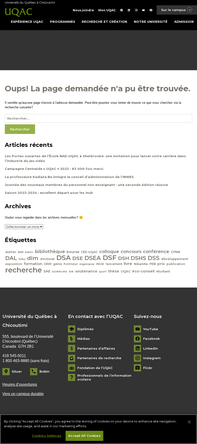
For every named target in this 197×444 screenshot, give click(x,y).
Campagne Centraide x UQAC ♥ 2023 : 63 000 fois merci (54, 169)
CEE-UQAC (89, 252)
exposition (13, 264)
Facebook (151, 338)
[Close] (189, 422)
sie (71, 271)
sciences (59, 271)
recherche (23, 270)
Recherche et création (104, 21)
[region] (98, 429)
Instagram (152, 358)
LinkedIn (150, 348)
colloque (109, 251)
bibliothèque (50, 251)
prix (161, 263)
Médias (83, 338)
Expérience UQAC (27, 21)
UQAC (126, 271)
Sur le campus (173, 10)
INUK (100, 264)
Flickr (147, 368)
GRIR (47, 264)
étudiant (163, 271)
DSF (110, 258)
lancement (114, 264)
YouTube (150, 329)
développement (174, 259)
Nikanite (141, 264)
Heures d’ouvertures (19, 384)
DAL (11, 258)
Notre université (150, 21)
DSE (77, 258)
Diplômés (85, 329)
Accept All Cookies (84, 436)
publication (175, 264)
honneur (71, 264)
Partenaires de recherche (99, 358)
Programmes (62, 21)
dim (32, 258)
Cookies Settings (46, 436)
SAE (46, 271)
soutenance (86, 271)
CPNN (175, 252)
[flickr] (151, 10)
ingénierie (87, 264)
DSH (123, 258)
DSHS (138, 258)
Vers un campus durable (23, 394)
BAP (21, 252)
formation (33, 264)
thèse (113, 271)
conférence (156, 251)
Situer (17, 371)
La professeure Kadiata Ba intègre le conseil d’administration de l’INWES (69, 177)
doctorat (47, 259)
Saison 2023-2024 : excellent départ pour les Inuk (49, 193)
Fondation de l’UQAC (95, 368)
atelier (10, 252)
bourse (73, 252)
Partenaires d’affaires (96, 348)
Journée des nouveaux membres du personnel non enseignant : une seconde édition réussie (86, 185)
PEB (152, 264)
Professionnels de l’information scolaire (104, 377)
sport (102, 271)
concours (131, 251)
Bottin (44, 371)
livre (128, 263)
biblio (29, 252)
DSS (154, 258)
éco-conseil (143, 271)
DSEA (93, 257)
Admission (184, 21)
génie (57, 264)
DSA (63, 258)
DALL (22, 259)
